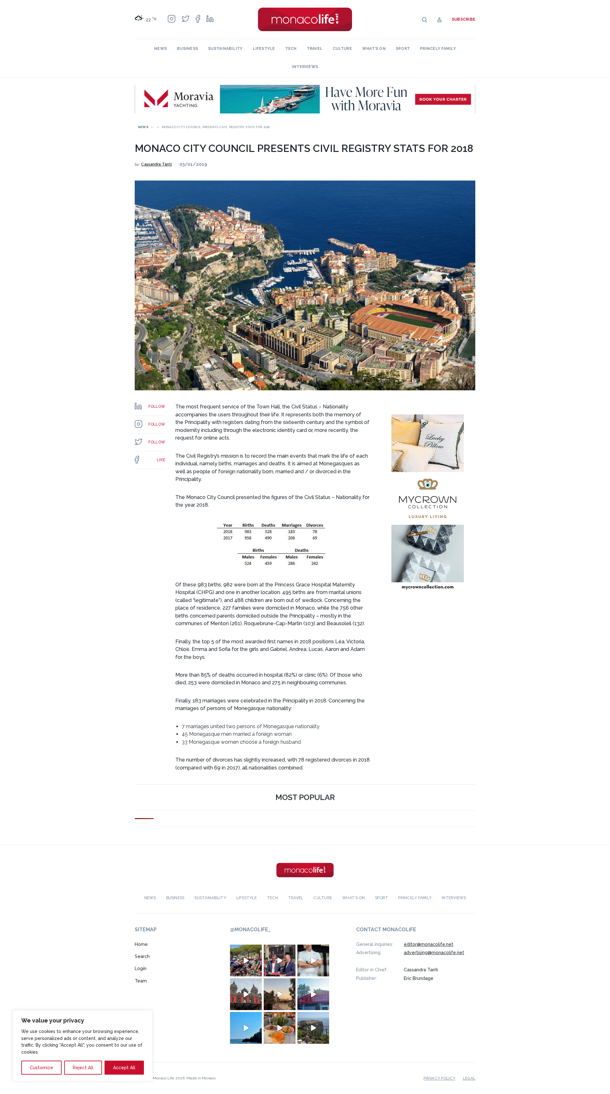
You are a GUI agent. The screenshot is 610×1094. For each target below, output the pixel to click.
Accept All (124, 1067)
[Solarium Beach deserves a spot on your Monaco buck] (246, 1028)
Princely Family (438, 48)
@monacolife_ (250, 929)
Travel (314, 48)
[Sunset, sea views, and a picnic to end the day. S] (279, 994)
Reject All (83, 1067)
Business (187, 48)
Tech (291, 48)
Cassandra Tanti (156, 164)
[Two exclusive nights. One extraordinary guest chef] (313, 960)
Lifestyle (264, 48)
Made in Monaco (200, 1078)
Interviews (305, 67)
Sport (403, 48)
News (160, 48)
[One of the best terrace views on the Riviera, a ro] (279, 1028)
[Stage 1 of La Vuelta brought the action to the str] (279, 960)
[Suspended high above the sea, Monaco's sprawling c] (313, 1028)
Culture (342, 48)
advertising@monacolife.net (434, 952)
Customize (41, 1067)
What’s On (374, 48)
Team (141, 980)
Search (142, 956)
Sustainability (225, 48)
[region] (82, 1045)
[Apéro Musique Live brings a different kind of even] (313, 994)
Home (141, 944)
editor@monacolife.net (428, 944)
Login (140, 968)
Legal (469, 1078)
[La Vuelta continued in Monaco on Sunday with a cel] (246, 960)
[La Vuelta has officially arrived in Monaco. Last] (246, 994)
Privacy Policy (439, 1078)
